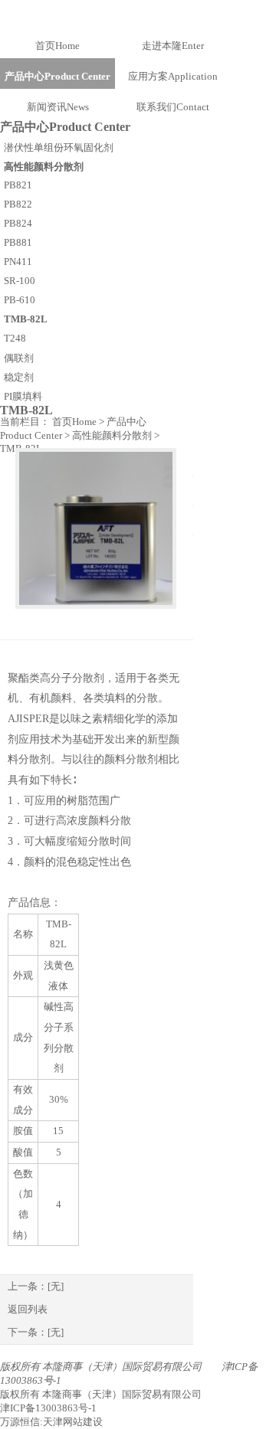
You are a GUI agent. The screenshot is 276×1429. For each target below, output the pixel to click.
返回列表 (28, 1309)
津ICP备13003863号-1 (48, 1408)
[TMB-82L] (95, 528)
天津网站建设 (73, 1421)
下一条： (36, 1332)
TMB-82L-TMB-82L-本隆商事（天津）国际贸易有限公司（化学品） (138, 14)
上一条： (36, 1286)
